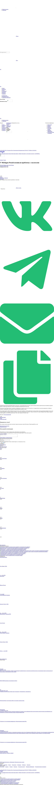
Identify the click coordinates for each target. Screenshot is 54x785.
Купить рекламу (3, 444)
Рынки (3, 88)
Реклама (49, 126)
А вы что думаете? (3, 433)
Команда (49, 125)
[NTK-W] (9, 132)
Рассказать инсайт (49, 129)
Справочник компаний (6, 97)
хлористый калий (3, 419)
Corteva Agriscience (3, 478)
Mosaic (1, 508)
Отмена (1, 437)
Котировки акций (5, 96)
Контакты (49, 127)
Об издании (50, 124)
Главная (1, 160)
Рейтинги (4, 129)
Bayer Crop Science (3, 458)
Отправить (2, 443)
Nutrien (1, 518)
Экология (4, 93)
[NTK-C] (10, 101)
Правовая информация (50, 131)
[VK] (27, 242)
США (1, 418)
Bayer (1, 448)
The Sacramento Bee (7, 414)
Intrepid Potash (2, 498)
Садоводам (4, 10)
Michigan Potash (3, 417)
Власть (3, 90)
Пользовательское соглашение (51, 133)
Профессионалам (5, 9)
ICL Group (2, 488)
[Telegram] (27, 296)
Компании (4, 89)
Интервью (4, 128)
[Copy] (27, 403)
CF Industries (2, 468)
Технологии (4, 91)
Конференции (4, 95)
